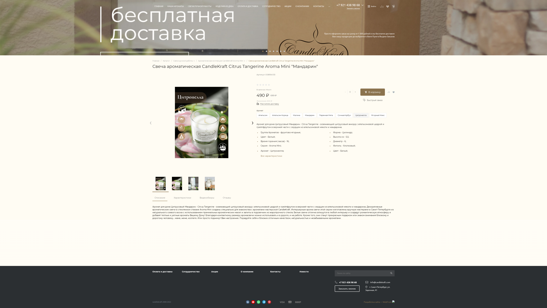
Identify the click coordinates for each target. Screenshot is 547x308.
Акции (214, 271)
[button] (263, 51)
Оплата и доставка (162, 271)
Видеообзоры (207, 197)
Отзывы (227, 197)
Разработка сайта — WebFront (378, 302)
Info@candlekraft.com (380, 282)
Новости (304, 271)
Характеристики (182, 197)
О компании (247, 271)
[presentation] (151, 122)
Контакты (275, 271)
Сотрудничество (191, 271)
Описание (160, 197)
